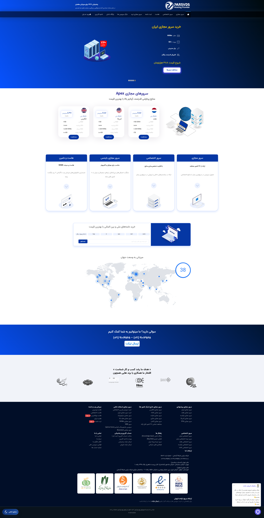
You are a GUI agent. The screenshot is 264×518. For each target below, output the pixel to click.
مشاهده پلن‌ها (172, 69)
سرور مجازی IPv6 (186, 421)
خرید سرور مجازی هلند (166, 26)
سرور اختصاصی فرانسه (185, 444)
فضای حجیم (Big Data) (154, 439)
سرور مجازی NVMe (125, 421)
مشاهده (144, 136)
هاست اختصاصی (96, 412)
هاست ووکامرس (96, 415)
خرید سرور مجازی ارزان (124, 412)
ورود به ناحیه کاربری (125, 439)
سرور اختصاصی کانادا (185, 447)
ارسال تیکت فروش (125, 444)
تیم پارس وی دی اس (139, 510)
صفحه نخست (188, 14)
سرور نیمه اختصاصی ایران (184, 439)
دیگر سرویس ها (122, 14)
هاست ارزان (97, 418)
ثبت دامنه (148, 14)
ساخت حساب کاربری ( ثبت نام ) (121, 436)
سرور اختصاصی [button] (168, 14)
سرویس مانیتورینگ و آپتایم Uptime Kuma (118, 427)
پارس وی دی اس (122, 510)
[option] (197, 382)
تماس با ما (98, 436)
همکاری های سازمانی (155, 444)
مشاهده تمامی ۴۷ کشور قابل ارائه (151, 424)
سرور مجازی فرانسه (186, 415)
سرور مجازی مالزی (156, 418)
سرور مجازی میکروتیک (124, 415)
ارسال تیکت (132, 343)
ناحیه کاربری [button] (99, 14)
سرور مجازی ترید (136, 14)
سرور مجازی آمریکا (186, 418)
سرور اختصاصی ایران (185, 436)
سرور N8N (128, 424)
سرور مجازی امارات (156, 415)
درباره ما (99, 439)
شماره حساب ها (96, 447)
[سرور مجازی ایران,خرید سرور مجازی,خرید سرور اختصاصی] (178, 5)
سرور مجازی (180, 14)
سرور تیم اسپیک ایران (155, 442)
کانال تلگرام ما (97, 442)
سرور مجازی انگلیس (155, 410)
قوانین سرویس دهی (95, 444)
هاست (157, 14)
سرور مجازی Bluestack (124, 430)
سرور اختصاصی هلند (185, 442)
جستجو (83, 241)
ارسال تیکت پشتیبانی (124, 442)
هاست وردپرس (96, 410)
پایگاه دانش (110, 14)
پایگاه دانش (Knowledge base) (152, 436)
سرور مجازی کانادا (156, 412)
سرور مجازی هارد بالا (125, 418)
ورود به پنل (85, 14)
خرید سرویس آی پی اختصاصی (122, 410)
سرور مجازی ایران (186, 410)
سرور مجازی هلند (186, 412)
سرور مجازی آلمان (156, 421)
